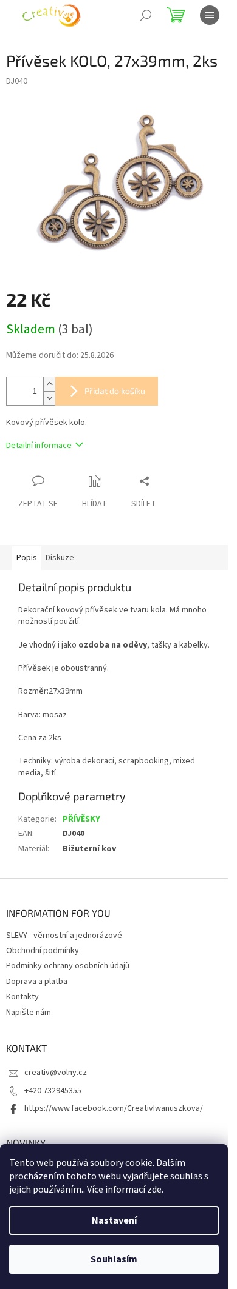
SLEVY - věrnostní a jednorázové (64, 935)
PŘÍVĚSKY (81, 819)
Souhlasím (114, 1259)
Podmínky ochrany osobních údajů (67, 966)
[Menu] (209, 15)
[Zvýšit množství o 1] (49, 384)
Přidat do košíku (114, 391)
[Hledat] (146, 15)
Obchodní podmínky (42, 951)
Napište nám (28, 1012)
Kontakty (22, 997)
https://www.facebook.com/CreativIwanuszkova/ (113, 1108)
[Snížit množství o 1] (49, 398)
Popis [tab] (26, 558)
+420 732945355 (52, 1091)
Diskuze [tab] (60, 558)
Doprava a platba (36, 982)
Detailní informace (39, 446)
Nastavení (114, 1220)
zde (154, 1189)
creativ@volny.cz (55, 1072)
